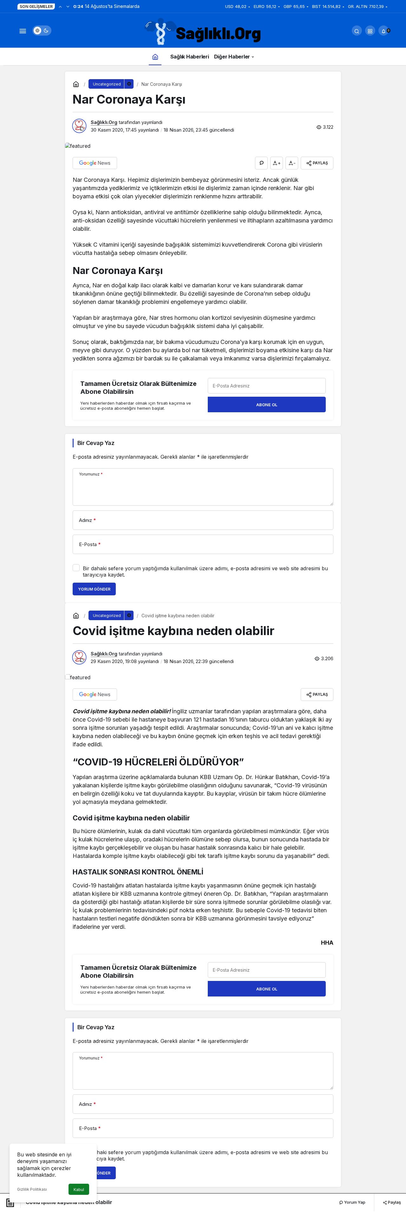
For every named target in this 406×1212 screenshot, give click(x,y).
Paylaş (394, 1202)
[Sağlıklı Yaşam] (203, 32)
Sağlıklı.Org (104, 122)
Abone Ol (266, 404)
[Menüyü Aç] (22, 30)
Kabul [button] (79, 1189)
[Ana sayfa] (155, 56)
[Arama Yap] (357, 30)
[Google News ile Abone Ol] (95, 163)
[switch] (41, 30)
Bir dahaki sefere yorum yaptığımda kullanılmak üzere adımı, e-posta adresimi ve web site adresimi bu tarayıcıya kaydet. (205, 571)
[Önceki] (60, 6)
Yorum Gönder (94, 589)
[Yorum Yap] (261, 163)
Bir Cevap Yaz (95, 443)
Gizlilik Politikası (32, 1189)
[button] (370, 30)
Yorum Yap (354, 1202)
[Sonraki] (68, 6)
